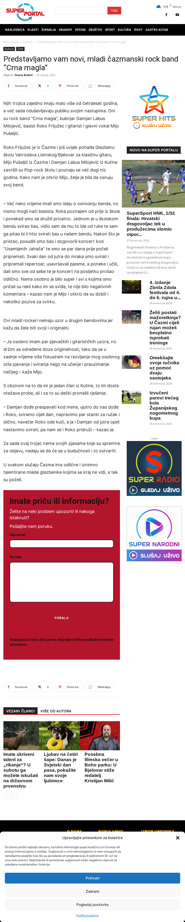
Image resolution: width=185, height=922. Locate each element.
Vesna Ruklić (23, 75)
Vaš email (17, 535)
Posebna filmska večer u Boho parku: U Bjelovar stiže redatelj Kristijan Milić (101, 767)
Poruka (15, 557)
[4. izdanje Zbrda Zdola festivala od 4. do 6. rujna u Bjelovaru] (131, 287)
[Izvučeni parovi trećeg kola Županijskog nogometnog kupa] (131, 397)
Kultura (28, 42)
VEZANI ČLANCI (20, 711)
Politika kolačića (87, 915)
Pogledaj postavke (92, 904)
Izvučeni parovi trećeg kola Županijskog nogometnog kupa (164, 405)
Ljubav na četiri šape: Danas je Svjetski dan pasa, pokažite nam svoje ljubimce (61, 767)
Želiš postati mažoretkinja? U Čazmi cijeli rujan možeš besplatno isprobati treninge (165, 327)
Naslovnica (10, 42)
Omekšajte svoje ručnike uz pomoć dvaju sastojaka (164, 367)
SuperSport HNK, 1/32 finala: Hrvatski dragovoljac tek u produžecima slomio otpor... (151, 224)
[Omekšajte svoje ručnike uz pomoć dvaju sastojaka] (131, 362)
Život (20, 49)
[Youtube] (177, 15)
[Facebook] (166, 15)
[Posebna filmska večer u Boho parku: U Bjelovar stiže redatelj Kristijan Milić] (101, 736)
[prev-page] (6, 796)
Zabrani (92, 891)
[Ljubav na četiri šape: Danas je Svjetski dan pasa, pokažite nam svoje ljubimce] (60, 736)
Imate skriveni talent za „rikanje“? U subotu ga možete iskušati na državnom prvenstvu (20, 770)
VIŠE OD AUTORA (55, 711)
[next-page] (14, 796)
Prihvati (92, 878)
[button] (177, 837)
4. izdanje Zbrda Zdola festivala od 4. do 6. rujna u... (165, 290)
